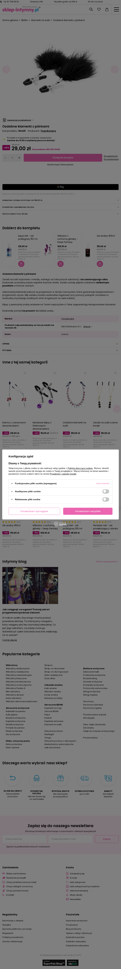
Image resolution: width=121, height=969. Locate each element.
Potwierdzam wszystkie (88, 511)
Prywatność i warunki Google (63, 474)
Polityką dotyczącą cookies (80, 468)
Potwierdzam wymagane (34, 511)
